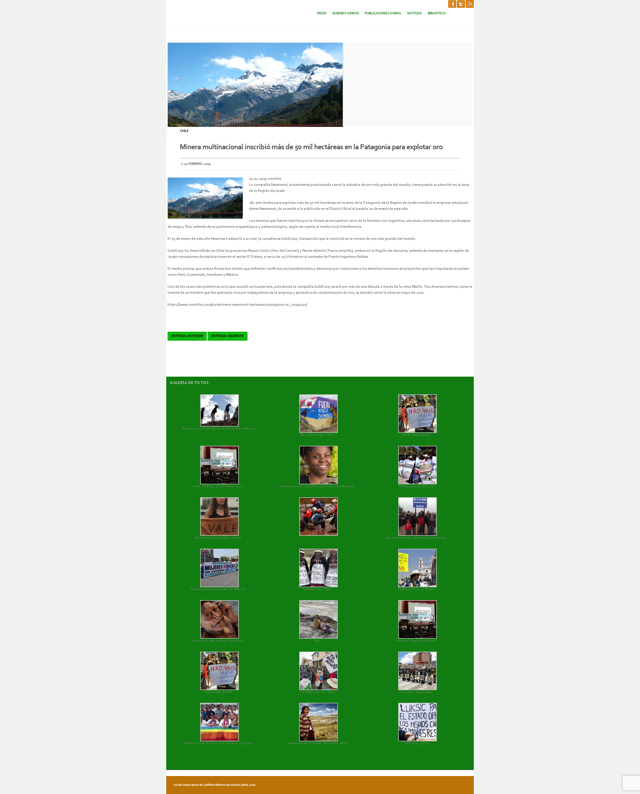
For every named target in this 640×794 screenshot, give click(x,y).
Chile (184, 131)
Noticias (414, 13)
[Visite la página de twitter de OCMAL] (461, 4)
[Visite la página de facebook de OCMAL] (452, 4)
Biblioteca (437, 13)
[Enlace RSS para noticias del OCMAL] (470, 4)
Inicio (321, 13)
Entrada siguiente (227, 336)
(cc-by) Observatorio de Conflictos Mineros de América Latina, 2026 (214, 785)
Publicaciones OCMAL (383, 13)
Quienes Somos (345, 13)
